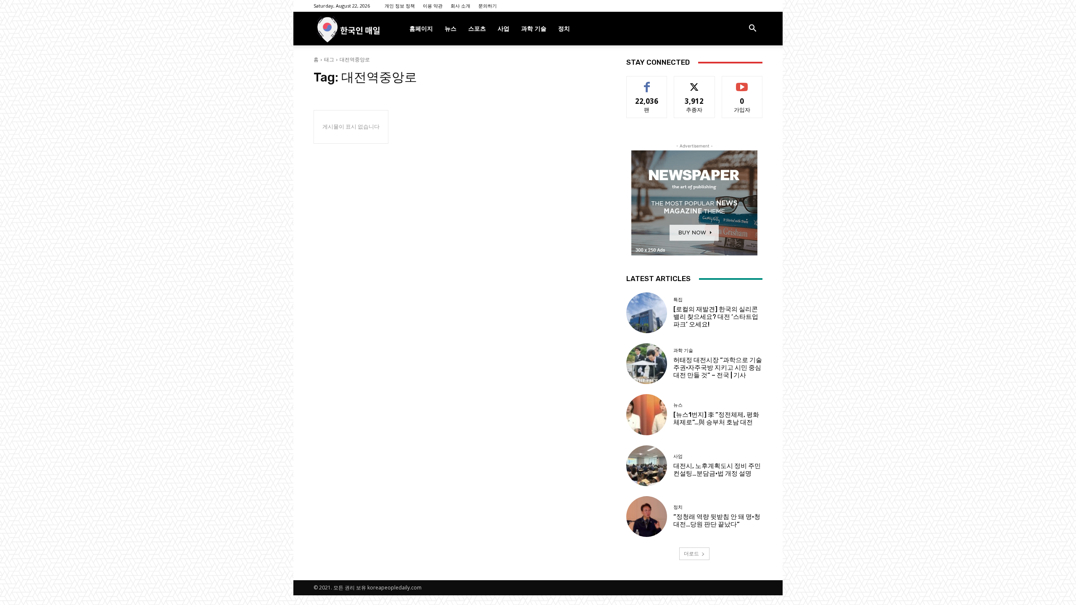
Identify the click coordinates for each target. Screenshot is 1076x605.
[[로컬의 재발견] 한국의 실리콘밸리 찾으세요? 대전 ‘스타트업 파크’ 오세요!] (646, 312)
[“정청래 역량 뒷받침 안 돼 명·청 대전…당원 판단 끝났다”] (646, 516)
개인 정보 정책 (400, 6)
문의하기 (487, 6)
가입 (742, 82)
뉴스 (450, 28)
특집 (678, 299)
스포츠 (477, 28)
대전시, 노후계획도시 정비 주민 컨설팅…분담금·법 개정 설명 (717, 469)
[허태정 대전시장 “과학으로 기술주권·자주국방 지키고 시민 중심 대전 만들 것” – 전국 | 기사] (646, 363)
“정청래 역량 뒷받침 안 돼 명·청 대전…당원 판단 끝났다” (716, 520)
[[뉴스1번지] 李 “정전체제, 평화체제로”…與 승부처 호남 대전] (646, 414)
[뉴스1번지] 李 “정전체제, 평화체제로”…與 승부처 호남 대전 (716, 418)
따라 (694, 82)
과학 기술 (533, 28)
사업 (503, 28)
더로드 (691, 553)
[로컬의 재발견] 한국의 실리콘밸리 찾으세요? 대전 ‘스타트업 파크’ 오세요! (715, 316)
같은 (646, 82)
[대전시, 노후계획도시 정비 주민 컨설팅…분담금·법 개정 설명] (646, 465)
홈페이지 (421, 28)
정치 (564, 28)
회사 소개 (460, 6)
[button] (752, 29)
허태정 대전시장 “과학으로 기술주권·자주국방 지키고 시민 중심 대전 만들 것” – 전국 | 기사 (717, 367)
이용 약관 (433, 6)
